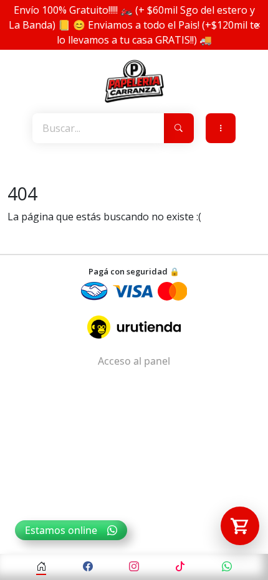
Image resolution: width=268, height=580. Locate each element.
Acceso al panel (134, 361)
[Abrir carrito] (240, 526)
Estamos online (61, 530)
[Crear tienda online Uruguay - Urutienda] (134, 327)
